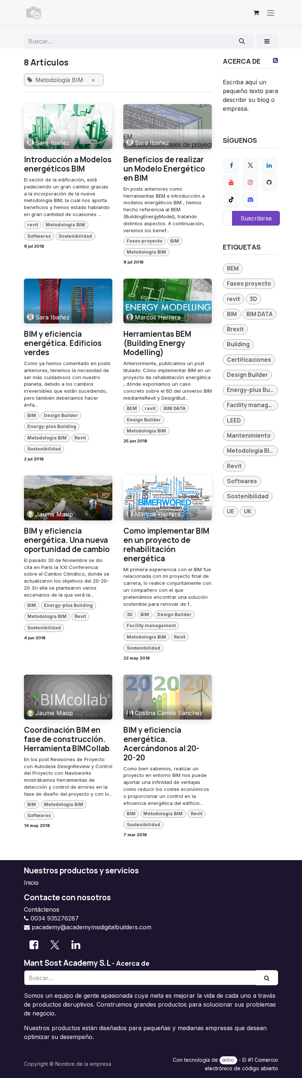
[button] (267, 41)
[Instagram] (250, 182)
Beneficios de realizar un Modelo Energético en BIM (164, 169)
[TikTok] (231, 199)
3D (130, 614)
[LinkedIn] (269, 165)
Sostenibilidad (75, 236)
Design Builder (61, 415)
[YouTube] (231, 182)
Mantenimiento (249, 435)
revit (32, 224)
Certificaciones (249, 360)
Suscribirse (256, 218)
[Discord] (250, 199)
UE (230, 511)
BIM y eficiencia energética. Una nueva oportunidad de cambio (67, 540)
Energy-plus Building (51, 426)
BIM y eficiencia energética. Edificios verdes (63, 343)
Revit (80, 438)
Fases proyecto (144, 241)
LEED (234, 420)
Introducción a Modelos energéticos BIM (68, 164)
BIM (174, 241)
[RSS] (275, 60)
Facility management (151, 625)
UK (248, 511)
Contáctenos (41, 909)
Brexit (235, 329)
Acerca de (133, 963)
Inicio (31, 882)
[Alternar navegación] (270, 12)
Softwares (39, 236)
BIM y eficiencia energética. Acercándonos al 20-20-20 (161, 743)
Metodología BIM (65, 224)
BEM (132, 408)
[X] (250, 165)
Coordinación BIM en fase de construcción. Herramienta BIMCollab (66, 739)
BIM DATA (175, 408)
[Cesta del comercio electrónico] (256, 12)
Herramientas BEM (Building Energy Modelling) (157, 343)
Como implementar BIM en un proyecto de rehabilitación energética (166, 544)
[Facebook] (231, 165)
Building (238, 344)
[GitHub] (269, 182)
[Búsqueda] (242, 41)
